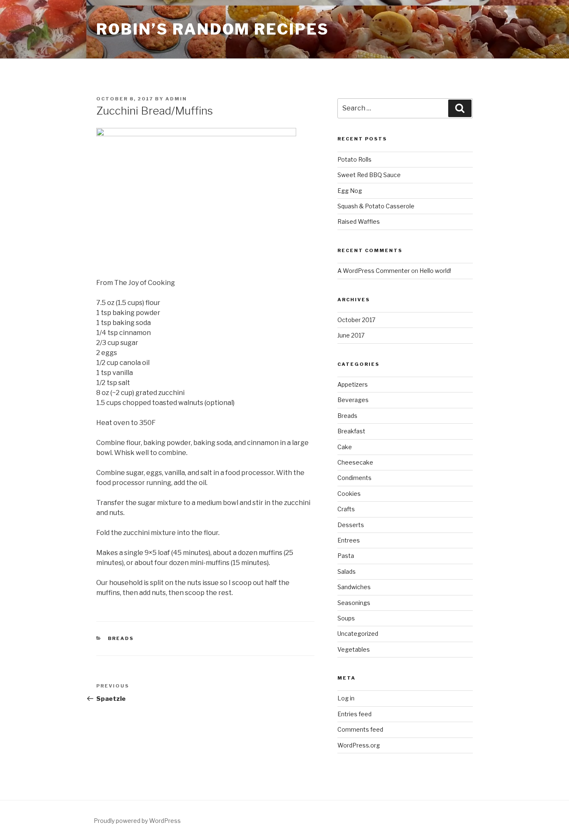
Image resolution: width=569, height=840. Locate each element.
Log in (345, 698)
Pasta (345, 555)
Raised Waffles (358, 221)
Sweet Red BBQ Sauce (369, 174)
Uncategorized (357, 633)
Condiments (354, 477)
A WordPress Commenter (373, 270)
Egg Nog (349, 190)
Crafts (346, 508)
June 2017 (350, 335)
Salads (346, 571)
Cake (344, 446)
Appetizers (352, 384)
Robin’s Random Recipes (212, 29)
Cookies (349, 493)
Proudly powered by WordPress (137, 820)
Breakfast (351, 431)
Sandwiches (354, 586)
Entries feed (354, 714)
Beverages (353, 399)
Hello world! (435, 270)
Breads (121, 638)
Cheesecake (355, 462)
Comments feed (360, 729)
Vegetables (353, 649)
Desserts (350, 524)
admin (176, 99)
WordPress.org (358, 745)
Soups (346, 618)
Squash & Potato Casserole (375, 206)
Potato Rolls (354, 159)
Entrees (348, 540)
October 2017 (356, 319)
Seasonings (353, 602)
